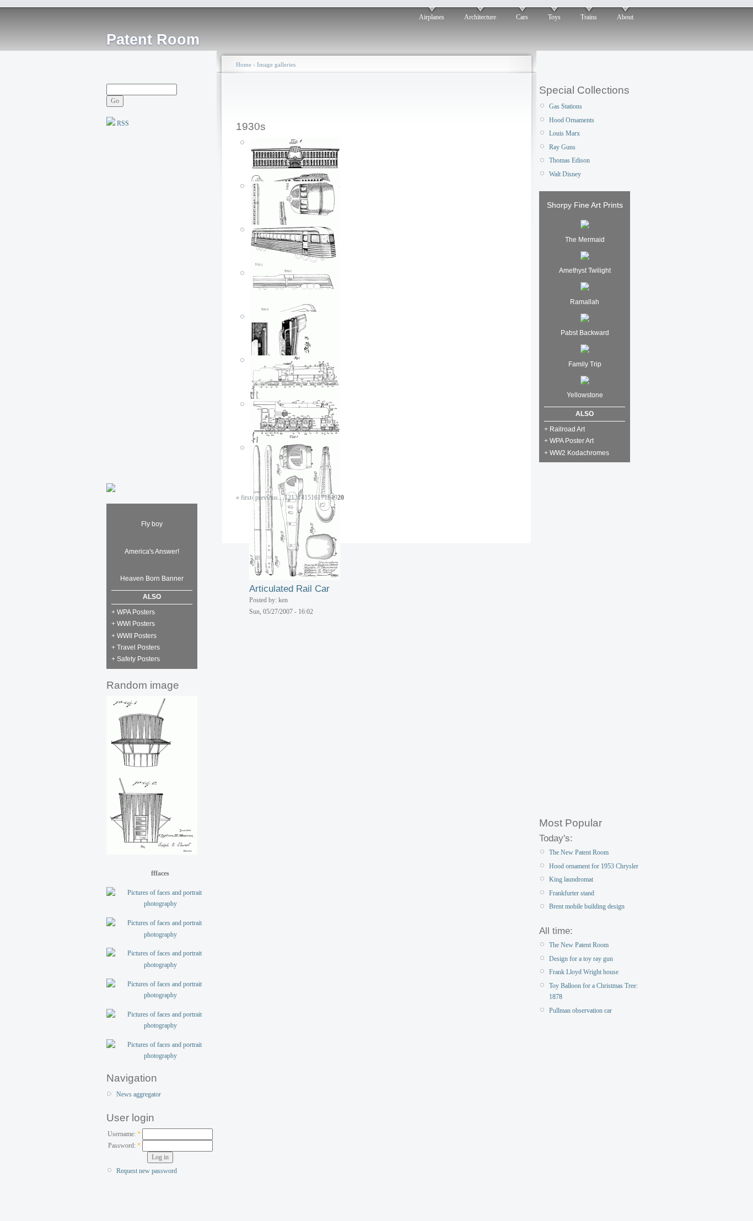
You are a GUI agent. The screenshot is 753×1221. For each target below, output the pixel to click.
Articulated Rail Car (289, 589)
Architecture (480, 17)
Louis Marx (564, 133)
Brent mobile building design (587, 906)
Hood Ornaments (571, 120)
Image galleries (276, 64)
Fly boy (152, 524)
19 (334, 497)
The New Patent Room (579, 852)
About (625, 17)
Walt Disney (565, 174)
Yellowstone (585, 395)
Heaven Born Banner (152, 578)
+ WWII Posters (134, 636)
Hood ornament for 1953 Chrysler (593, 866)
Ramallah (584, 302)
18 (327, 497)
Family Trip (584, 364)
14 (301, 497)
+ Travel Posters (135, 647)
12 (287, 497)
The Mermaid (585, 240)
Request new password (146, 1171)
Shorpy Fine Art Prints (585, 205)
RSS (122, 123)
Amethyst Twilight (585, 270)
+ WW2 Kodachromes (576, 453)
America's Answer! (152, 551)
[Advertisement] (150, 304)
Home (243, 64)
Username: (124, 1134)
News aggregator (138, 1094)
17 (321, 497)
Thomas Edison (569, 160)
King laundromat (571, 879)
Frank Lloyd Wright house (583, 972)
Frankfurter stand (571, 893)
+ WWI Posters (133, 624)
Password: (124, 1145)
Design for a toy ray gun (581, 959)
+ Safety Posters (135, 659)
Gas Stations (565, 106)
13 (294, 497)
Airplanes (431, 17)
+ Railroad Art (564, 429)
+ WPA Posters (133, 612)
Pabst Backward (585, 333)
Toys (554, 17)
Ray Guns (562, 147)
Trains (588, 17)
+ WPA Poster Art (569, 441)
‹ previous (264, 497)
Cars (522, 17)
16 (314, 497)
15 (307, 497)
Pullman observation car (580, 1010)
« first (243, 497)
